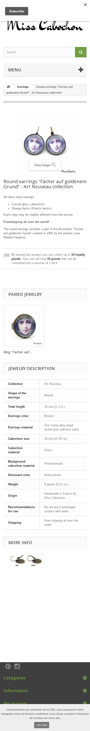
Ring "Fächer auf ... (17, 352)
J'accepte (41, 725)
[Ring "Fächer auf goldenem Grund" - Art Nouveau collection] (24, 326)
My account (15, 703)
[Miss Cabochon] (45, 23)
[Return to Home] (8, 87)
